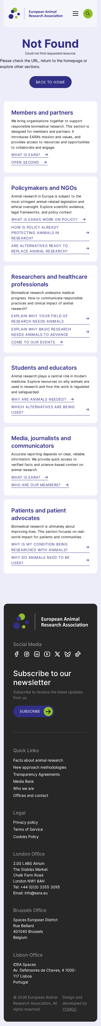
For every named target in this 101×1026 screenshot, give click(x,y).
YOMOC (69, 1009)
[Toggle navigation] (76, 13)
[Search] (88, 13)
